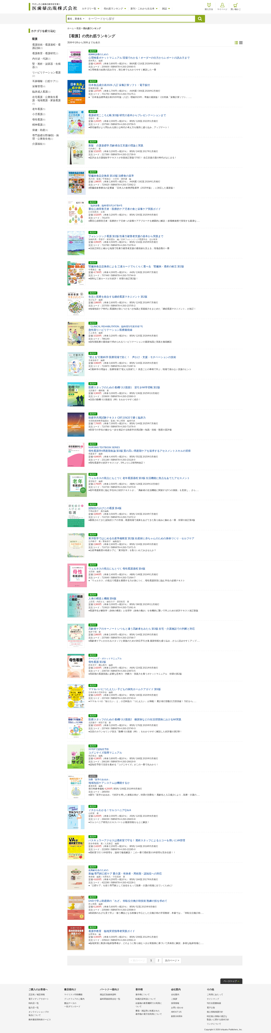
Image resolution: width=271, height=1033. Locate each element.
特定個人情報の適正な (218, 1018)
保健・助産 (40, 130)
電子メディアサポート (39, 999)
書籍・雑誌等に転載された (149, 1012)
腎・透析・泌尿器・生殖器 (46, 65)
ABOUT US (176, 1012)
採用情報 (175, 1003)
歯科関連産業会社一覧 (110, 999)
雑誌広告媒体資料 (108, 994)
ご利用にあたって (215, 994)
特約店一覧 (34, 1003)
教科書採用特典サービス (40, 1019)
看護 (78, 28)
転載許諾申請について (146, 999)
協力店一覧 (34, 1007)
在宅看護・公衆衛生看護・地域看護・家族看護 (46, 100)
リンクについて (214, 1024)
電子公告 (211, 1007)
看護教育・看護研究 (45, 53)
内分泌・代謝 (41, 58)
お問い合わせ (177, 1007)
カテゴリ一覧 (89, 8)
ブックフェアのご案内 (74, 999)
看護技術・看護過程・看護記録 (46, 46)
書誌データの (72, 1005)
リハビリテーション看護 (46, 74)
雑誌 (164, 8)
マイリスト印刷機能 (73, 994)
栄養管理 (38, 86)
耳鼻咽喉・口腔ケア (45, 81)
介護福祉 (38, 143)
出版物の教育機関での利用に (149, 1005)
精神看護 (38, 124)
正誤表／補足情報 (37, 994)
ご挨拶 (174, 999)
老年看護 (38, 108)
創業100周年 (177, 1016)
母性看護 (38, 119)
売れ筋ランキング (113, 8)
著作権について (143, 994)
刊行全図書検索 (214, 1003)
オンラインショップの (39, 1013)
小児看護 (38, 114)
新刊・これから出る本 (142, 8)
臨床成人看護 (41, 91)
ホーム (70, 28)
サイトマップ (213, 999)
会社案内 (175, 994)
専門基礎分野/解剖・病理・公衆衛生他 (45, 137)
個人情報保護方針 (215, 1012)
